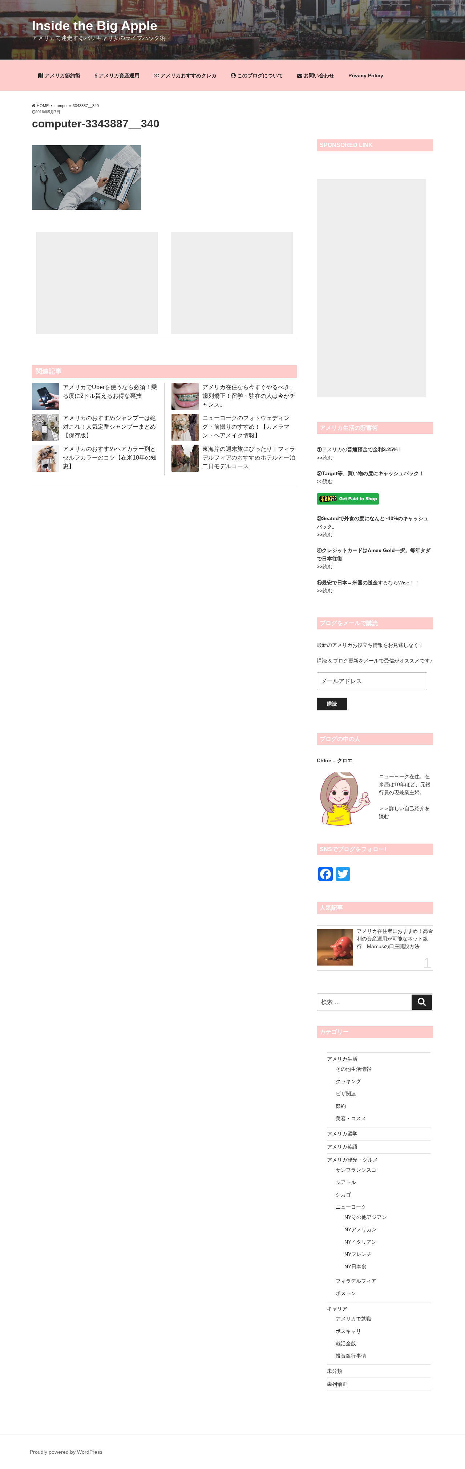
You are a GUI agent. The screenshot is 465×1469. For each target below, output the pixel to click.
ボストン (346, 1293)
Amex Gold (381, 550)
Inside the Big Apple (94, 25)
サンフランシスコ (356, 1170)
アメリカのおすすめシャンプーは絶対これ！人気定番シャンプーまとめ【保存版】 (109, 426)
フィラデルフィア (356, 1281)
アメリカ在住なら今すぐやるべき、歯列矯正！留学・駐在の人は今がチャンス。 (248, 396)
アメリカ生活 (342, 1059)
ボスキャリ (348, 1331)
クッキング (348, 1081)
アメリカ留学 (342, 1134)
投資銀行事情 (351, 1356)
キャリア (337, 1308)
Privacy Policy (365, 75)
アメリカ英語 (342, 1147)
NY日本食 (355, 1266)
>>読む (325, 458)
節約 (341, 1106)
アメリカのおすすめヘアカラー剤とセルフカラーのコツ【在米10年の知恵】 (110, 457)
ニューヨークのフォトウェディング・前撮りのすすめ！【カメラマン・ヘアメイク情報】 (246, 426)
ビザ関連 (346, 1094)
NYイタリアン (360, 1242)
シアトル (346, 1182)
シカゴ (343, 1194)
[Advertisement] (97, 283)
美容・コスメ (351, 1118)
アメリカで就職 (353, 1319)
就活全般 (346, 1343)
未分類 (334, 1371)
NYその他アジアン (365, 1217)
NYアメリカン (360, 1229)
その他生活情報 (353, 1069)
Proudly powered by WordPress (66, 1452)
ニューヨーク (351, 1207)
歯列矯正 (337, 1384)
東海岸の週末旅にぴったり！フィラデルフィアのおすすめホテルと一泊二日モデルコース (248, 457)
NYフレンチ (358, 1254)
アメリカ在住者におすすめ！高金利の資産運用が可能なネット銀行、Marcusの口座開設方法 (395, 938)
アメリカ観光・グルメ (352, 1160)
